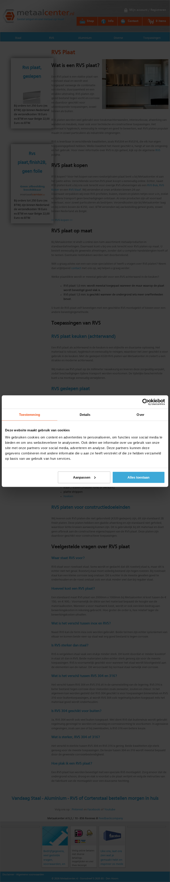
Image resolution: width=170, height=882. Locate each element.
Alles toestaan (138, 477)
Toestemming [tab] (29, 414)
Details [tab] (85, 414)
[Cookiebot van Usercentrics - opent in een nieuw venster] (145, 402)
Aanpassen (81, 477)
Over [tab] (140, 414)
